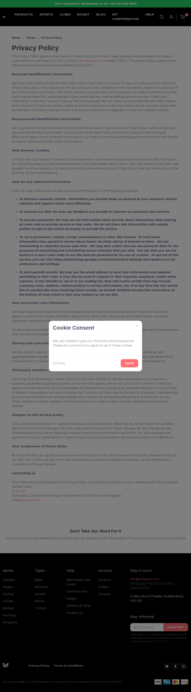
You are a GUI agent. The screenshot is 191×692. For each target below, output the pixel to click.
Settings (59, 363)
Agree (129, 363)
